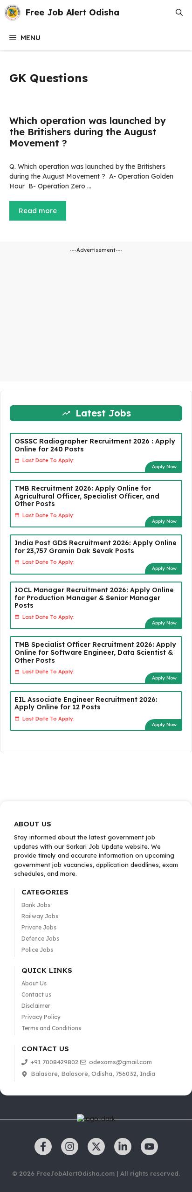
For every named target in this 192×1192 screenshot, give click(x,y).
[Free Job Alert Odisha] (13, 12)
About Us (34, 983)
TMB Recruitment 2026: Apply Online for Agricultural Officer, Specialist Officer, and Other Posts (86, 496)
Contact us (36, 994)
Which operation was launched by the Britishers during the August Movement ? (87, 132)
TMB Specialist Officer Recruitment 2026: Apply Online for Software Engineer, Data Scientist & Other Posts (95, 652)
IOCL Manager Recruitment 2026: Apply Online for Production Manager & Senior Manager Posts (94, 598)
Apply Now (164, 467)
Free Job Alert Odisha (72, 12)
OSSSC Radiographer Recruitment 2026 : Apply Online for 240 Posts (94, 445)
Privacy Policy (41, 1016)
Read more (38, 210)
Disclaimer (35, 1005)
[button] (179, 12)
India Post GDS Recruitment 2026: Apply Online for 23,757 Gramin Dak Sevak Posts (95, 547)
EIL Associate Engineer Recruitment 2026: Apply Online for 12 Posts (86, 703)
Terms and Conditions (51, 1028)
